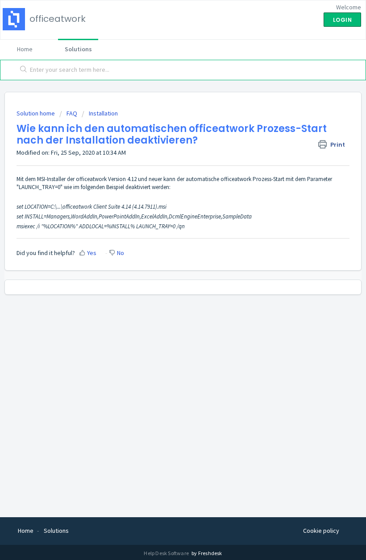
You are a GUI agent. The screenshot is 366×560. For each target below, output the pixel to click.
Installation (103, 113)
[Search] (21, 70)
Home (25, 49)
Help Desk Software (167, 553)
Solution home (36, 113)
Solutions (78, 49)
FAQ (72, 113)
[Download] (166, 275)
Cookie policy (321, 531)
